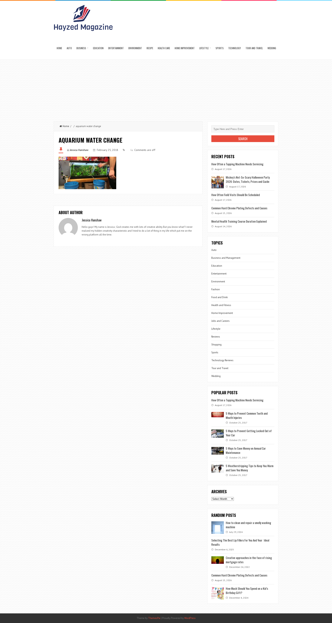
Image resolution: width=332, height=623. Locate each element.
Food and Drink (219, 297)
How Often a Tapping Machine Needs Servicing (237, 164)
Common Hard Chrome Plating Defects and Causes (239, 208)
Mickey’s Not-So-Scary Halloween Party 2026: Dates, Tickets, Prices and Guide (248, 179)
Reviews (215, 336)
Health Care (164, 48)
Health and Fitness (221, 305)
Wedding (271, 48)
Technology (234, 48)
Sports (220, 48)
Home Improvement (185, 48)
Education (98, 48)
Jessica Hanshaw (79, 150)
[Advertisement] (166, 89)
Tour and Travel (254, 48)
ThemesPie (154, 618)
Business (81, 48)
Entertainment (116, 48)
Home (59, 48)
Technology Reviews (222, 360)
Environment (135, 48)
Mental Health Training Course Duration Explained (239, 221)
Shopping (216, 344)
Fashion (215, 289)
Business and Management (225, 258)
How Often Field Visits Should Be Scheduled (235, 195)
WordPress (190, 618)
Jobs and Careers (220, 321)
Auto (69, 48)
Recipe (150, 48)
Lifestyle (204, 48)
